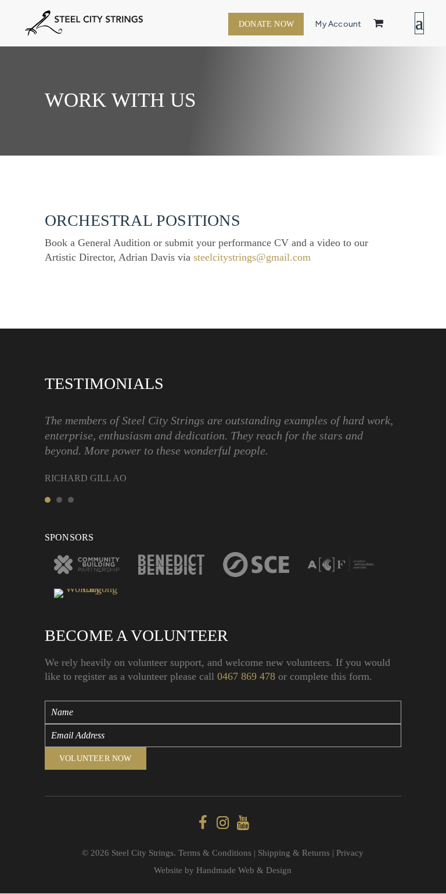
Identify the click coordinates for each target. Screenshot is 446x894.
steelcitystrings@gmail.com (252, 257)
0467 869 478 (246, 676)
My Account (338, 24)
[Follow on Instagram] (223, 823)
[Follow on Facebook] (202, 823)
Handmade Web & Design (244, 870)
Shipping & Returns (294, 852)
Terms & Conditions (214, 852)
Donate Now (266, 24)
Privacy (350, 852)
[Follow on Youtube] (243, 823)
